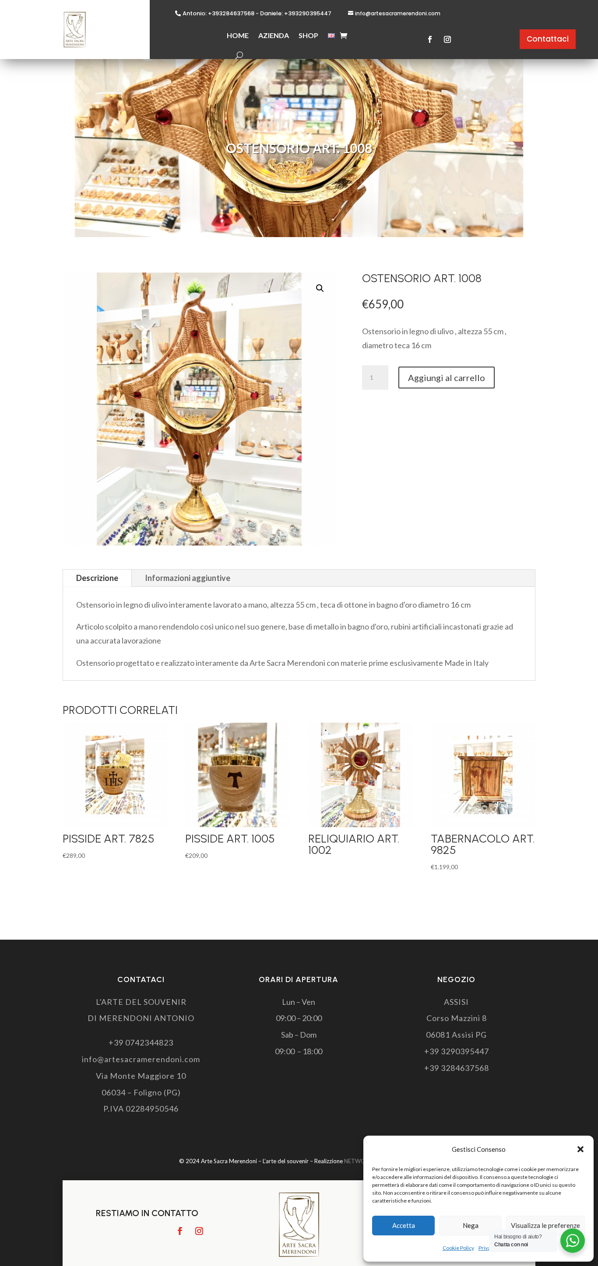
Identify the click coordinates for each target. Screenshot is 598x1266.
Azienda (273, 35)
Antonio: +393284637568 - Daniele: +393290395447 (257, 13)
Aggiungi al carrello (446, 377)
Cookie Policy (458, 1248)
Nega (470, 1225)
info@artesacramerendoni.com (397, 13)
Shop (308, 35)
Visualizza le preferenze (545, 1225)
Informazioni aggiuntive (187, 578)
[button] (580, 1149)
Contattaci (548, 39)
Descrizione (97, 578)
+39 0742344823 (141, 1042)
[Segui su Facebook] (430, 39)
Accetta (403, 1225)
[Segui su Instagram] (447, 39)
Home (238, 35)
